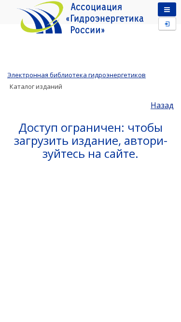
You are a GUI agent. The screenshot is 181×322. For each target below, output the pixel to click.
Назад (162, 105)
